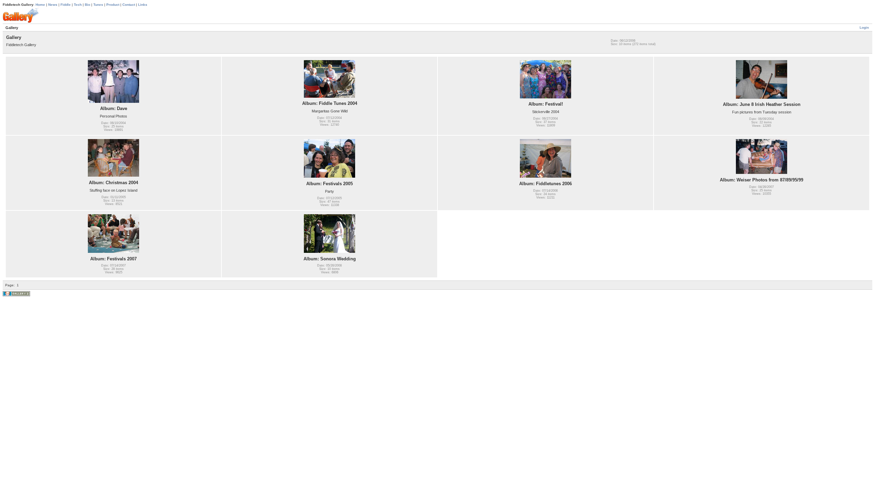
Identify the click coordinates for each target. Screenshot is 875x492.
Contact (128, 4)
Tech (78, 4)
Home (40, 4)
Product (112, 4)
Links (142, 4)
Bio (87, 4)
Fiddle (65, 4)
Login (864, 27)
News (52, 4)
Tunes (98, 4)
